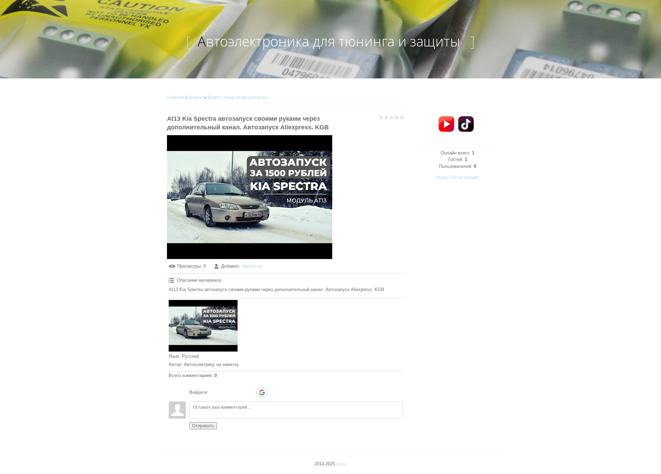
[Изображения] (203, 326)
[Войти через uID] (215, 392)
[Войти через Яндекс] (250, 392)
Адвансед (252, 266)
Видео (195, 97)
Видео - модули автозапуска (237, 97)
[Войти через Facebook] (238, 392)
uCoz (341, 464)
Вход (442, 177)
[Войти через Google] (261, 392)
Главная (175, 97)
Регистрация (464, 177)
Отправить (203, 425)
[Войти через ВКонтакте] (226, 392)
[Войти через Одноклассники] (274, 392)
